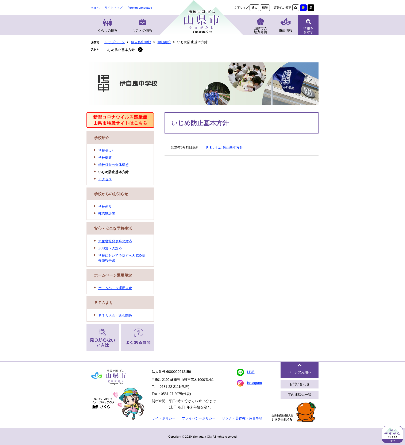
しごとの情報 (142, 30)
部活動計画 (106, 214)
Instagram (254, 383)
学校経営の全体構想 (113, 165)
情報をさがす (308, 30)
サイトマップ (113, 7)
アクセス (105, 179)
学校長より (106, 150)
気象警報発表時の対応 (115, 241)
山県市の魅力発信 (260, 30)
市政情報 (285, 30)
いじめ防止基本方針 (119, 50)
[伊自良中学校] (202, 84)
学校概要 (105, 157)
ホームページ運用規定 (113, 275)
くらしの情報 (107, 30)
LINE (251, 372)
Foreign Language (139, 7)
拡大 (254, 7)
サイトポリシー (164, 418)
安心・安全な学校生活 (113, 228)
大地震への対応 (110, 248)
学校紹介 (164, 42)
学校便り (105, 206)
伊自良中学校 (141, 42)
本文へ (95, 7)
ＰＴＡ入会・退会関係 (115, 315)
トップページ (114, 42)
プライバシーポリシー (199, 418)
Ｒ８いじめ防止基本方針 (224, 147)
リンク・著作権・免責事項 (242, 418)
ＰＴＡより (103, 303)
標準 (265, 7)
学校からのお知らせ (111, 194)
